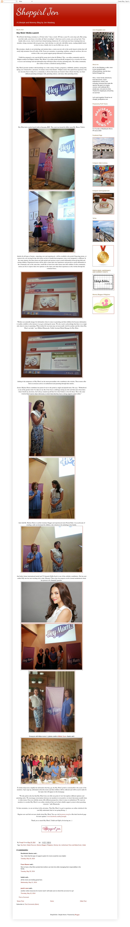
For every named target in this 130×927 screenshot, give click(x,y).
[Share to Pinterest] (50, 843)
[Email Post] (39, 842)
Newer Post (20, 901)
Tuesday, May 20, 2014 (28, 858)
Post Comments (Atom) (32, 904)
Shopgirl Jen (37, 11)
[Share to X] (46, 843)
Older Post (83, 901)
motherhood (64, 845)
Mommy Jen (57, 845)
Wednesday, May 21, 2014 (29, 882)
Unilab (84, 845)
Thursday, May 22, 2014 (28, 893)
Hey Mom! (23, 845)
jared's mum (25, 888)
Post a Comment (24, 897)
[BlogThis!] (45, 843)
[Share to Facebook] (48, 843)
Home (52, 901)
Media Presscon (31, 845)
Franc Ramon (25, 864)
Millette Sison (62, 736)
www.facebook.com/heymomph (56, 816)
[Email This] (43, 843)
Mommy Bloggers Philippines (45, 845)
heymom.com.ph (65, 814)
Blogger (77, 914)
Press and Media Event (75, 845)
